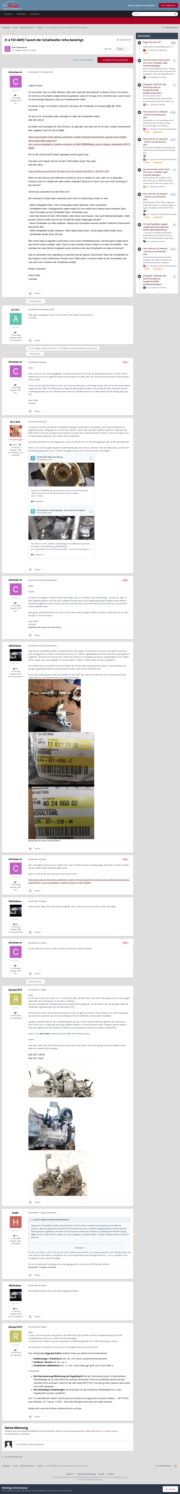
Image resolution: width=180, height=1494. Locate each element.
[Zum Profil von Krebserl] (144, 241)
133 (16, 1236)
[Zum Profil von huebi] (16, 1222)
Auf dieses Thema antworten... (32, 1444)
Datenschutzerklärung (86, 1474)
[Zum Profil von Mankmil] (144, 288)
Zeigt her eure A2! (152, 42)
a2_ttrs (15, 309)
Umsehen (8, 14)
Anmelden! (34, 14)
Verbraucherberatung (167, 129)
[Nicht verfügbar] (54, 705)
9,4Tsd (14, 445)
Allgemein (163, 50)
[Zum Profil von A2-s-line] (16, 431)
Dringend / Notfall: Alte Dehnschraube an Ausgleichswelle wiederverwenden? (154, 88)
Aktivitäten (21, 14)
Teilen (109, 49)
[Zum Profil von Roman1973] (16, 999)
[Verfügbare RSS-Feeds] (175, 1466)
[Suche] (175, 14)
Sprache (70, 1474)
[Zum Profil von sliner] (144, 129)
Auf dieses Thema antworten (115, 60)
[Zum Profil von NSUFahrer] (16, 655)
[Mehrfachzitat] (30, 293)
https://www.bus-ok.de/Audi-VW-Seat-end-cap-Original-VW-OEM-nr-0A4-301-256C (68, 171)
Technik (32, 50)
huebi (15, 1212)
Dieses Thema (163, 14)
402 (16, 669)
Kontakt (101, 1474)
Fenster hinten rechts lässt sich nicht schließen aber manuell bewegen (156, 62)
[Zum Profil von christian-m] (7, 49)
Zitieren (37, 293)
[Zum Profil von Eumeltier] (144, 159)
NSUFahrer (15, 645)
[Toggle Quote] (32, 1220)
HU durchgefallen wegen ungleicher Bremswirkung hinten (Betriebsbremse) (156, 227)
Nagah (37, 348)
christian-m (21, 47)
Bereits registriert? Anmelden (141, 5)
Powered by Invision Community (90, 1479)
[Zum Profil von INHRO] (144, 50)
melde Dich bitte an (93, 1431)
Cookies (110, 1474)
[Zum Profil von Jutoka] (144, 187)
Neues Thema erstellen (83, 60)
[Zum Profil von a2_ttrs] (16, 319)
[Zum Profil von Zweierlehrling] (144, 214)
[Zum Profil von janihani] (144, 77)
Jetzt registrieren (168, 5)
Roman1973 (15, 989)
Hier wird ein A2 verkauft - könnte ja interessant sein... (155, 114)
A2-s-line (15, 421)
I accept (171, 1489)
